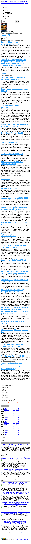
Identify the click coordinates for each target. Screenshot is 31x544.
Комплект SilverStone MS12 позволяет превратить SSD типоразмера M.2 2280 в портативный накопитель (15, 504)
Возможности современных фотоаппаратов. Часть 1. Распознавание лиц (12, 367)
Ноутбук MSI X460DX (9, 143)
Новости (6, 7)
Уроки (6, 18)
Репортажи (7, 15)
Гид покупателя (8, 13)
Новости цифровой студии (11, 363)
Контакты (4, 440)
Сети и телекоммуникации (9, 399)
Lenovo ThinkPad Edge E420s (12, 154)
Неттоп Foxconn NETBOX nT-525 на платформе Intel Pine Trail (14, 308)
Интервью (7, 16)
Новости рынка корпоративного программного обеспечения (13, 61)
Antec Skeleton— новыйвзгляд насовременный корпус (12, 291)
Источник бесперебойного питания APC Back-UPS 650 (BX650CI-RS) (14, 209)
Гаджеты (4, 390)
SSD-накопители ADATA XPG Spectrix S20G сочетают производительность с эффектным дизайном (15, 512)
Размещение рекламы (8, 439)
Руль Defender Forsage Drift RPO (13, 356)
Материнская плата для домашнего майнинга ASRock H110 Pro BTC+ (15, 470)
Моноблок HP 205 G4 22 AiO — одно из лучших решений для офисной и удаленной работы (15, 445)
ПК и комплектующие (7, 385)
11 (16, 408)
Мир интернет (5, 395)
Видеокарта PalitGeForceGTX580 (13, 260)
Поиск (17, 21)
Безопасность (5, 397)
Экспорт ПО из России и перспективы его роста (10, 43)
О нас (3, 437)
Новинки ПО (5, 35)
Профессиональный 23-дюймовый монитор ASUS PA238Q (14, 125)
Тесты (6, 9)
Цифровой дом (6, 389)
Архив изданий (4, 406)
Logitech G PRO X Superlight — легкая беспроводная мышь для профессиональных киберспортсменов (15, 457)
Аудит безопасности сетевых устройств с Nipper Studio (12, 65)
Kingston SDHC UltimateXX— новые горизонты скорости (14, 246)
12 (18, 408)
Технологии (7, 12)
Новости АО (5, 74)
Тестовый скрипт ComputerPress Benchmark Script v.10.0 (13, 78)
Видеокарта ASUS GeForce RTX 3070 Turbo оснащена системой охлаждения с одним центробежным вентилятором (15, 522)
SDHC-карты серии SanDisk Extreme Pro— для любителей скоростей (14, 272)
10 (14, 408)
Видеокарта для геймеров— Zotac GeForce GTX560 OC (14, 235)
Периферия (5, 387)
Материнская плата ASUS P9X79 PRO (15, 198)
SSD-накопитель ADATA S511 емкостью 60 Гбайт (12, 163)
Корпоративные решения (8, 400)
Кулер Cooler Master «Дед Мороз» (14, 133)
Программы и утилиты (8, 394)
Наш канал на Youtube (15, 403)
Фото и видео (5, 392)
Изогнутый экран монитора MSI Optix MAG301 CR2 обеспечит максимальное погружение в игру (15, 493)
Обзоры (6, 10)
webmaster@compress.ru (22, 539)
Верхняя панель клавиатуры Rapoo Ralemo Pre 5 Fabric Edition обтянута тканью (15, 483)
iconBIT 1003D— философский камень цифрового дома (12, 345)
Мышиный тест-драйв (9, 188)
